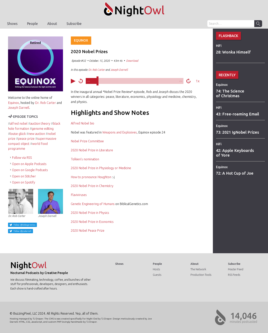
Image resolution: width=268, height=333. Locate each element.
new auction (36, 133)
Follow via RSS (22, 157)
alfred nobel (18, 123)
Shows (12, 23)
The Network (198, 269)
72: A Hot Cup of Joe (234, 173)
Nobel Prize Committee (87, 141)
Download (132, 60)
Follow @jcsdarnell (22, 231)
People (32, 23)
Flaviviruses (79, 195)
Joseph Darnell (18, 107)
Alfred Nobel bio (82, 123)
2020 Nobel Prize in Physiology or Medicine (101, 168)
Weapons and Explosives (119, 132)
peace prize (26, 138)
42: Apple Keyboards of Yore (235, 152)
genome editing (43, 128)
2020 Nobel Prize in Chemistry (92, 186)
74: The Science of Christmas (230, 93)
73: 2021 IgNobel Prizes (237, 132)
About (52, 23)
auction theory (40, 123)
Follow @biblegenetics (24, 225)
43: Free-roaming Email (237, 114)
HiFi (219, 45)
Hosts (156, 269)
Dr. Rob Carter (45, 102)
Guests (157, 274)
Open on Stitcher (24, 176)
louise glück (18, 133)
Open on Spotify (23, 182)
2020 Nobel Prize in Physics (90, 212)
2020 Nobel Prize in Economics (92, 221)
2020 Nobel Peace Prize (87, 230)
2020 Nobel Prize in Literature (92, 150)
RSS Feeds (234, 274)
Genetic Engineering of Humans (93, 204)
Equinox (222, 84)
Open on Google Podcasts (30, 170)
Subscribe (74, 23)
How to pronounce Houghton (91, 177)
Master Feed (235, 269)
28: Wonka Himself (233, 52)
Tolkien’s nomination (85, 159)
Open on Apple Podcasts (29, 164)
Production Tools (201, 274)
